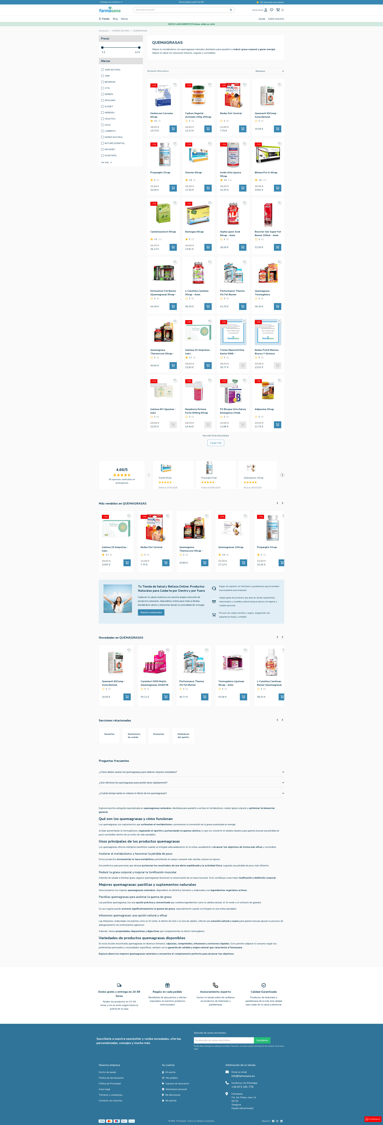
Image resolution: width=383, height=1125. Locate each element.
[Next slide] (282, 475)
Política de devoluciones (111, 1077)
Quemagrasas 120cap (253, 478)
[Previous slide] (149, 475)
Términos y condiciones (111, 1094)
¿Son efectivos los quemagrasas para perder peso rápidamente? (133, 782)
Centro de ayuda (107, 1072)
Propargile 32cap (209, 478)
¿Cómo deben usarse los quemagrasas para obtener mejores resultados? (138, 772)
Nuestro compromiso (151, 612)
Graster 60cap (165, 478)
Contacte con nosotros (110, 1100)
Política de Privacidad (110, 1083)
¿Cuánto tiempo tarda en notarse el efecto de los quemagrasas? (133, 793)
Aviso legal (104, 1089)
